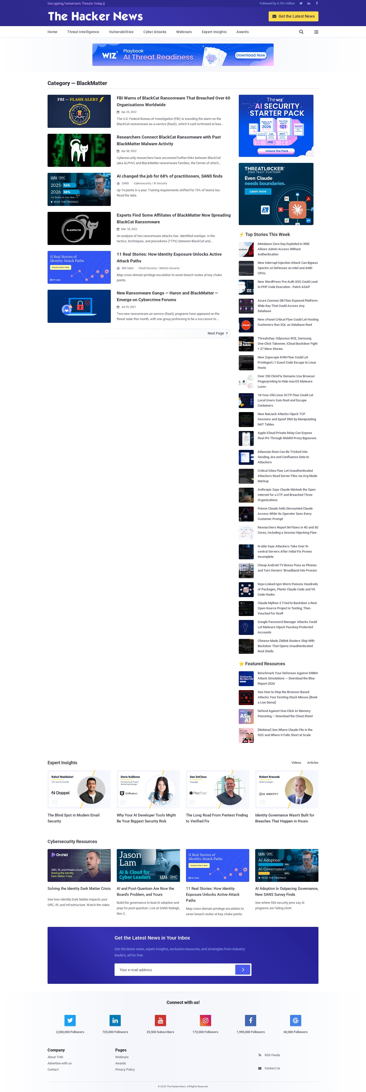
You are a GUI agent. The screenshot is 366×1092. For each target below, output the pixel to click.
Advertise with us (60, 1063)
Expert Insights (214, 32)
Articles (312, 762)
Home (52, 32)
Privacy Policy (125, 1069)
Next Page (218, 333)
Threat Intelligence (83, 32)
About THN (55, 1057)
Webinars (184, 32)
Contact (53, 1069)
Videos (296, 762)
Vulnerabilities (121, 32)
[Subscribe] (242, 970)
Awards (243, 32)
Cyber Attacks (154, 32)
